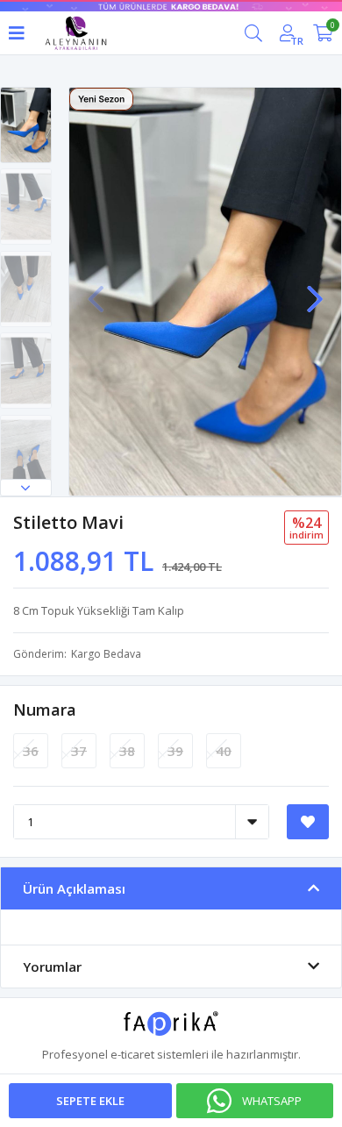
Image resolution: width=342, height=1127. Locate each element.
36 (31, 751)
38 (127, 751)
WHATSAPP (272, 1101)
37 (79, 751)
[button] (26, 487)
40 (224, 751)
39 (175, 751)
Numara (44, 709)
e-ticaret (132, 1054)
